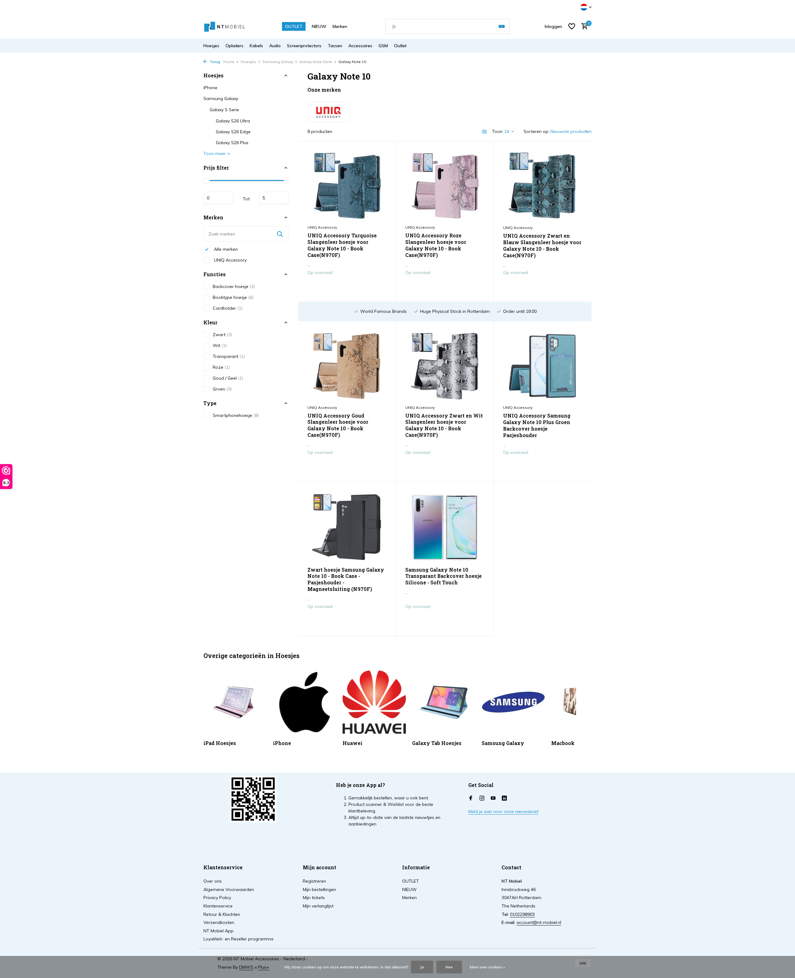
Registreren (314, 881)
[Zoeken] (501, 26)
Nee (449, 967)
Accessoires (360, 45)
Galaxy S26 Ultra (233, 121)
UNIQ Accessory (230, 260)
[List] (484, 132)
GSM (383, 45)
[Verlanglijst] (571, 26)
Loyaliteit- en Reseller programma (238, 939)
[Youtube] (493, 798)
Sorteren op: (536, 131)
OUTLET (293, 26)
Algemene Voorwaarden (228, 889)
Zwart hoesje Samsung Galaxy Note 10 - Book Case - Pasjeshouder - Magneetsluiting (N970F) (345, 579)
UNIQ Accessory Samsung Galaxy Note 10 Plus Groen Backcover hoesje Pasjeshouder (536, 425)
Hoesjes (211, 45)
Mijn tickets (314, 897)
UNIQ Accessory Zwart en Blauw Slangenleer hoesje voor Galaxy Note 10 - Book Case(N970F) (542, 245)
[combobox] (447, 26)
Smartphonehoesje (236, 415)
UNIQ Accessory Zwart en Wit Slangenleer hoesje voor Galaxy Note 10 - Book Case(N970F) (444, 425)
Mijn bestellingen (319, 889)
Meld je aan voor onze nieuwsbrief (503, 811)
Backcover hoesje (234, 286)
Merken (340, 26)
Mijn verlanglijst (318, 906)
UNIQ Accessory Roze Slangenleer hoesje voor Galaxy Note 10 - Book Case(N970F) (435, 245)
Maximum (274, 198)
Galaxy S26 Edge (233, 132)
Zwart (222, 334)
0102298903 (522, 914)
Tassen (335, 45)
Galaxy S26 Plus (232, 142)
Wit (220, 345)
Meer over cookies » (487, 967)
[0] (583, 26)
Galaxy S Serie (224, 109)
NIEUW (319, 26)
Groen (222, 389)
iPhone (210, 87)
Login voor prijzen (347, 285)
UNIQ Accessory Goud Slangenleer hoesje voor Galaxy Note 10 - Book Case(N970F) (337, 425)
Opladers (234, 45)
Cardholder (228, 308)
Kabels (256, 45)
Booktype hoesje (233, 297)
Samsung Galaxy (277, 61)
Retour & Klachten (221, 914)
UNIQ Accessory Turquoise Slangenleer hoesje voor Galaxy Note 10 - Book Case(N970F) (342, 245)
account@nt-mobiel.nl (538, 922)
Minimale (218, 198)
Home (228, 61)
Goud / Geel (228, 378)
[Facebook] (470, 798)
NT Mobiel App (218, 931)
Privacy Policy (217, 897)
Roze (221, 367)
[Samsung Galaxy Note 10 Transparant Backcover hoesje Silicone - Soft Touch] (444, 526)
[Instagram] (481, 798)
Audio (275, 45)
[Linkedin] (504, 798)
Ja (422, 967)
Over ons (212, 881)
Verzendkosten (218, 922)
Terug (214, 61)
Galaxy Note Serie (315, 61)
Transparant (229, 356)
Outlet (400, 45)
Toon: (497, 131)
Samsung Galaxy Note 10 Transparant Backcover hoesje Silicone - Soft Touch (443, 576)
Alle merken (225, 249)
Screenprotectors (304, 45)
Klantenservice (218, 906)
